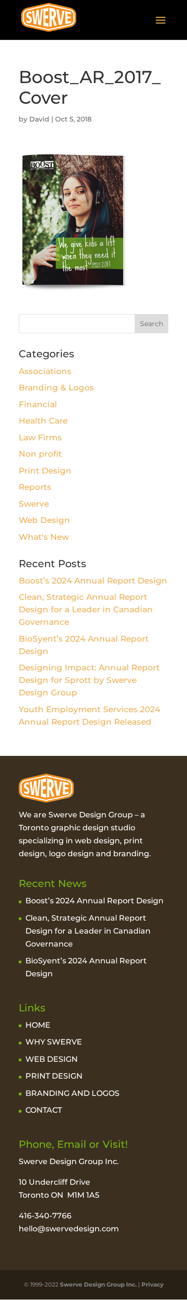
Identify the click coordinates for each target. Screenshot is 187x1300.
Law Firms (40, 437)
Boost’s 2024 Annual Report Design (93, 580)
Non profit (40, 454)
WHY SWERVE (53, 1041)
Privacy (152, 1284)
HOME (37, 1025)
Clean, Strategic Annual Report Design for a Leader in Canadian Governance (86, 609)
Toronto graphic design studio (77, 827)
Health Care (43, 420)
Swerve (34, 504)
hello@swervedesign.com (69, 1228)
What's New (44, 537)
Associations (45, 371)
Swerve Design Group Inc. (97, 1284)
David (39, 119)
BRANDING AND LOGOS (72, 1093)
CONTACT (43, 1110)
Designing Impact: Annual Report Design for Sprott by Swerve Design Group (89, 680)
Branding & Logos (56, 387)
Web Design (44, 520)
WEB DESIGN (51, 1059)
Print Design (45, 470)
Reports (35, 487)
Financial (38, 404)
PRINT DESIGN (53, 1076)
